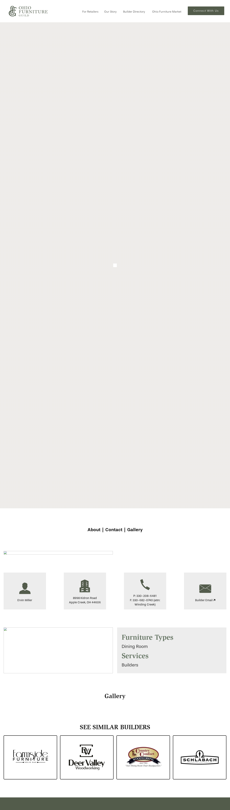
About (94, 529)
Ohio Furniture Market (166, 11)
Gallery (135, 529)
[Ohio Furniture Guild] (28, 11)
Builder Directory (134, 11)
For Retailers (90, 11)
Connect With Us (206, 10)
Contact (113, 529)
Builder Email (204, 600)
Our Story (110, 11)
